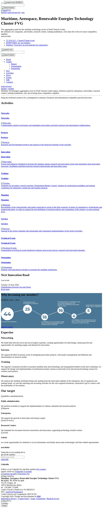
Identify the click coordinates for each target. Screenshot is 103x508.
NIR (8, 80)
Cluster (9, 62)
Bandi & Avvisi (53, 499)
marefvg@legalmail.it (14, 492)
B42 (39, 496)
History (14, 64)
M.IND (4, 12)
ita (19, 12)
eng (23, 12)
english (11, 89)
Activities (10, 73)
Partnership (15, 68)
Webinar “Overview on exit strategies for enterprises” (27, 45)
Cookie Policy (23, 499)
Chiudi (4, 506)
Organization (16, 66)
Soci (8, 71)
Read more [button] (5, 289)
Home (8, 59)
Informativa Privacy (9, 499)
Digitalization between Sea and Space (16, 287)
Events (8, 78)
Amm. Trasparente (38, 499)
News (8, 75)
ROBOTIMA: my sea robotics (18, 43)
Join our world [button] (7, 327)
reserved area (12, 12)
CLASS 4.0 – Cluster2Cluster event (20, 40)
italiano (4, 89)
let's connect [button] (41, 469)
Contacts (9, 82)
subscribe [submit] (4, 459)
